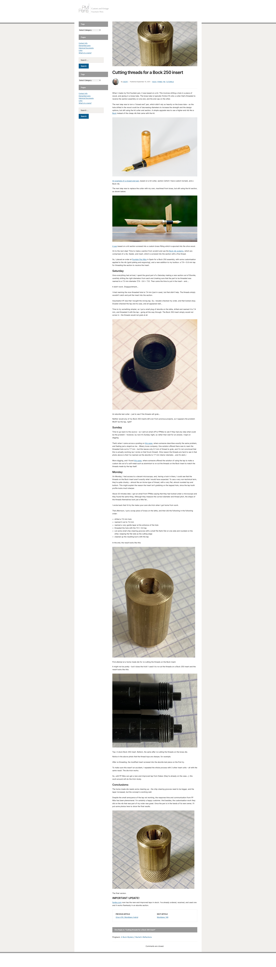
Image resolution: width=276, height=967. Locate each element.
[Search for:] (93, 60)
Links (80, 50)
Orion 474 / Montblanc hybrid (127, 917)
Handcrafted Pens (167, 9)
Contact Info (83, 43)
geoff (125, 82)
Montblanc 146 (162, 917)
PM (164, 82)
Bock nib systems (176, 251)
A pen (114, 246)
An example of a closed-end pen (125, 181)
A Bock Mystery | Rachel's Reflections (136, 937)
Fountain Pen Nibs (139, 259)
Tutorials (193, 9)
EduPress (142, 962)
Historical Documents (86, 48)
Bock (154, 82)
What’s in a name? (85, 53)
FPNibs (159, 82)
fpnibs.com (117, 902)
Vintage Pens (182, 9)
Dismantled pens (84, 45)
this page (148, 443)
